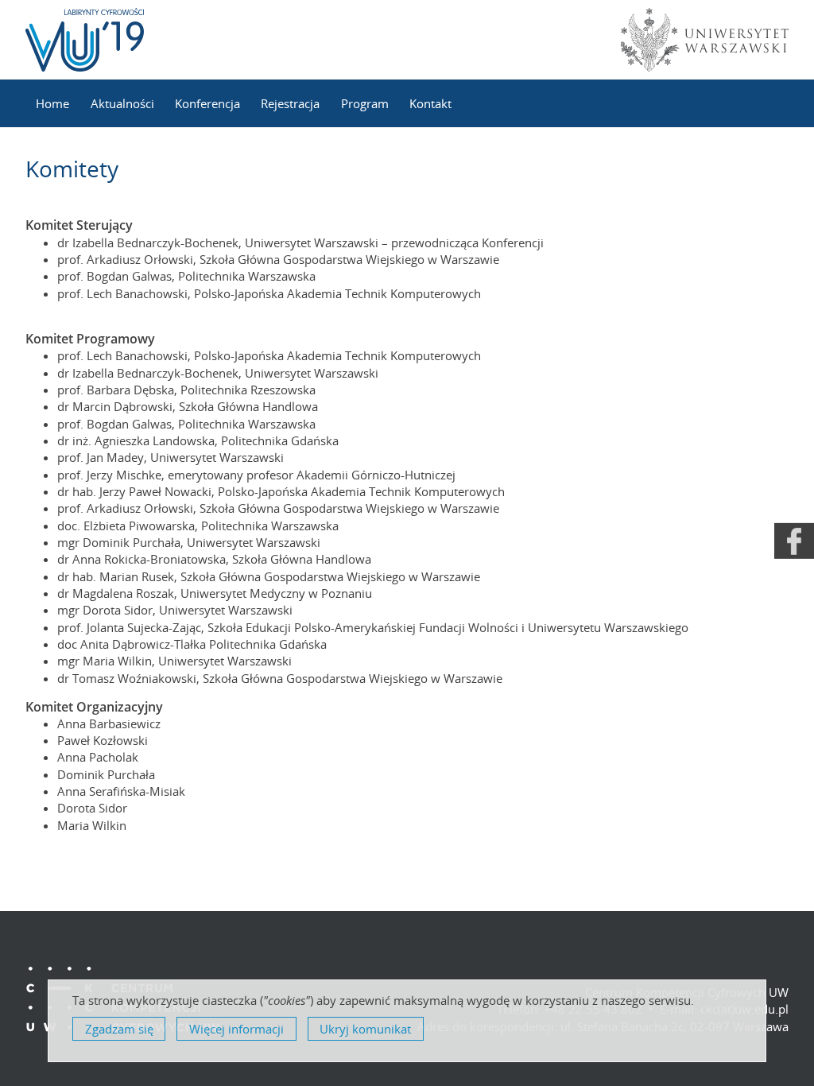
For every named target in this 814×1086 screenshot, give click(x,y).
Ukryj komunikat (365, 1029)
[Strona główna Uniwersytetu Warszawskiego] (701, 40)
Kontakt (430, 103)
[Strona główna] (85, 40)
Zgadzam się (119, 1029)
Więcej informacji (236, 1029)
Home (52, 103)
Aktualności (122, 103)
